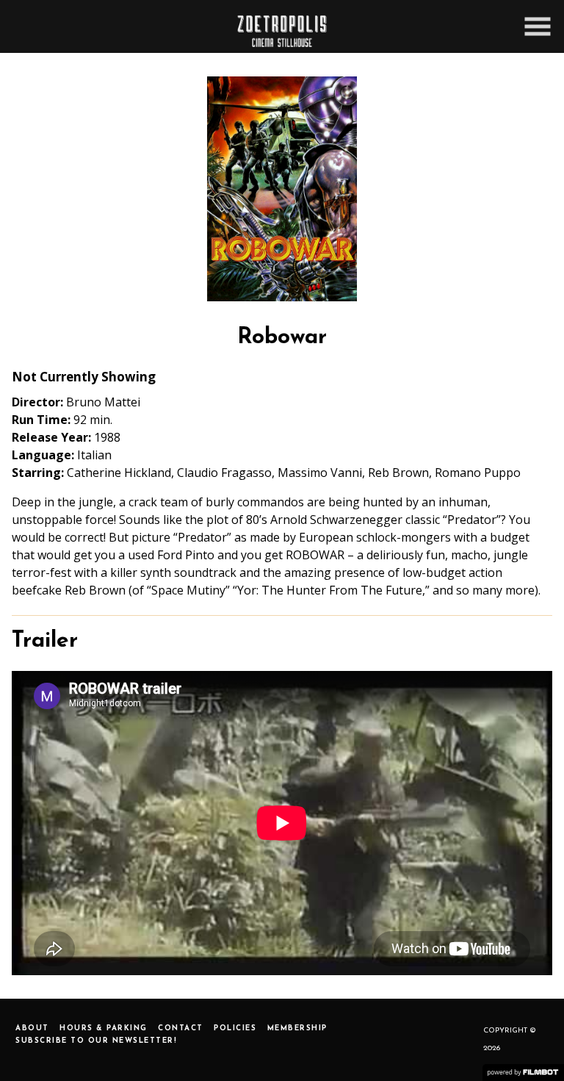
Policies (235, 1028)
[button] (537, 26)
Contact (180, 1028)
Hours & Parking (103, 1028)
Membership (297, 1028)
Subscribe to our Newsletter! (96, 1041)
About (32, 1028)
